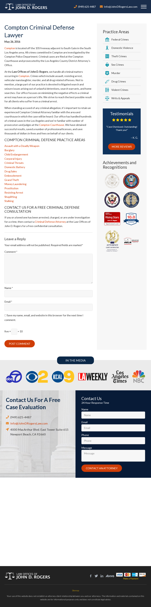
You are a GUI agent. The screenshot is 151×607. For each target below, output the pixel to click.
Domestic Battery (14, 167)
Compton (9, 48)
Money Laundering (15, 184)
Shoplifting (10, 196)
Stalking (9, 201)
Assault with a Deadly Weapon (21, 145)
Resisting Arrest (13, 192)
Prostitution (11, 188)
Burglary (9, 150)
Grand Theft (11, 179)
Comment (10, 251)
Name (8, 288)
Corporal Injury (13, 158)
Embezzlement (13, 175)
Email (8, 301)
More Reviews (122, 146)
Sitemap (75, 590)
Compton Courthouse (51, 124)
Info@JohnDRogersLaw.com (120, 6)
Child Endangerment (16, 154)
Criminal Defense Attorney (50, 221)
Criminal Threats (14, 162)
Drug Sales (10, 171)
